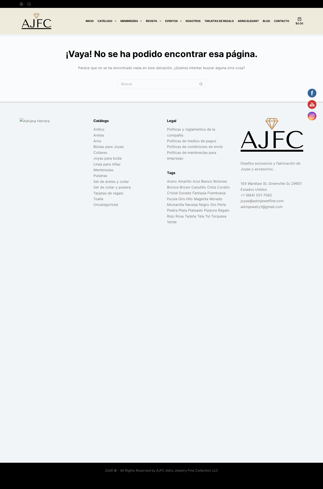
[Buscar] (29, 4)
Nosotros (193, 21)
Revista (151, 21)
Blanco (206, 181)
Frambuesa (216, 193)
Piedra (172, 210)
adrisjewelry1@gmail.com (262, 207)
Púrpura (210, 210)
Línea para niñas (106, 164)
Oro (213, 204)
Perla (222, 204)
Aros (97, 141)
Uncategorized (105, 204)
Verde (172, 222)
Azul (196, 181)
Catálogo (105, 21)
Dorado (185, 193)
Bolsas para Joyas (108, 146)
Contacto (281, 21)
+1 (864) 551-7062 (256, 195)
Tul (207, 216)
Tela (200, 216)
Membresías (129, 21)
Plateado (195, 210)
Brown (185, 187)
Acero (172, 181)
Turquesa (218, 216)
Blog (266, 21)
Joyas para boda (107, 158)
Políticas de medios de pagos (191, 141)
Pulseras (100, 175)
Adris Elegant (248, 21)
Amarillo (185, 181)
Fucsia (172, 199)
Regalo (223, 210)
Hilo (189, 199)
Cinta (211, 187)
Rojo (170, 216)
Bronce (173, 187)
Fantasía (199, 193)
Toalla (98, 199)
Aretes (98, 135)
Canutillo (198, 187)
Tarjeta (190, 216)
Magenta (201, 199)
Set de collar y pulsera (112, 187)
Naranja (191, 204)
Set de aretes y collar (111, 181)
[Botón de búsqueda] (201, 83)
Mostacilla (175, 204)
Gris (181, 199)
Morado (215, 199)
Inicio (90, 21)
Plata (183, 210)
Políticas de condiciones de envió (195, 146)
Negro (204, 204)
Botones (220, 181)
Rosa (180, 216)
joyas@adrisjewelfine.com (262, 201)
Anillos (98, 129)
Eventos (171, 21)
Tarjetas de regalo (219, 21)
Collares (100, 152)
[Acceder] (21, 4)
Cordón (223, 187)
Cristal (172, 193)
